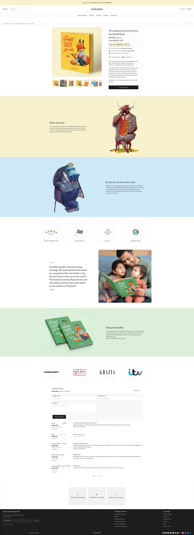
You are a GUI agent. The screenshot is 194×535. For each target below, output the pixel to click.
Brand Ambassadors (120, 524)
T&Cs (164, 524)
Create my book (123, 87)
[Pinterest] (12, 524)
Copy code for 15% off (119, 44)
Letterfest (36, 533)
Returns (165, 521)
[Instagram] (9, 524)
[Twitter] (4, 524)
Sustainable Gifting (119, 521)
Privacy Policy (167, 526)
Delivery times (167, 519)
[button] (112, 37)
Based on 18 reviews (64, 391)
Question (55, 403)
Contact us (166, 516)
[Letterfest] (97, 9)
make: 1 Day (8, 23)
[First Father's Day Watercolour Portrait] (189, 23)
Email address (102, 396)
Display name (56, 396)
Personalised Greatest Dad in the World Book (23, 23)
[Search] (11, 9)
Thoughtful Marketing (120, 526)
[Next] (98, 52)
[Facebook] (7, 524)
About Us (117, 516)
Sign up (37, 520)
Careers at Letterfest (120, 514)
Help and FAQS (167, 514)
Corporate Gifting (119, 519)
